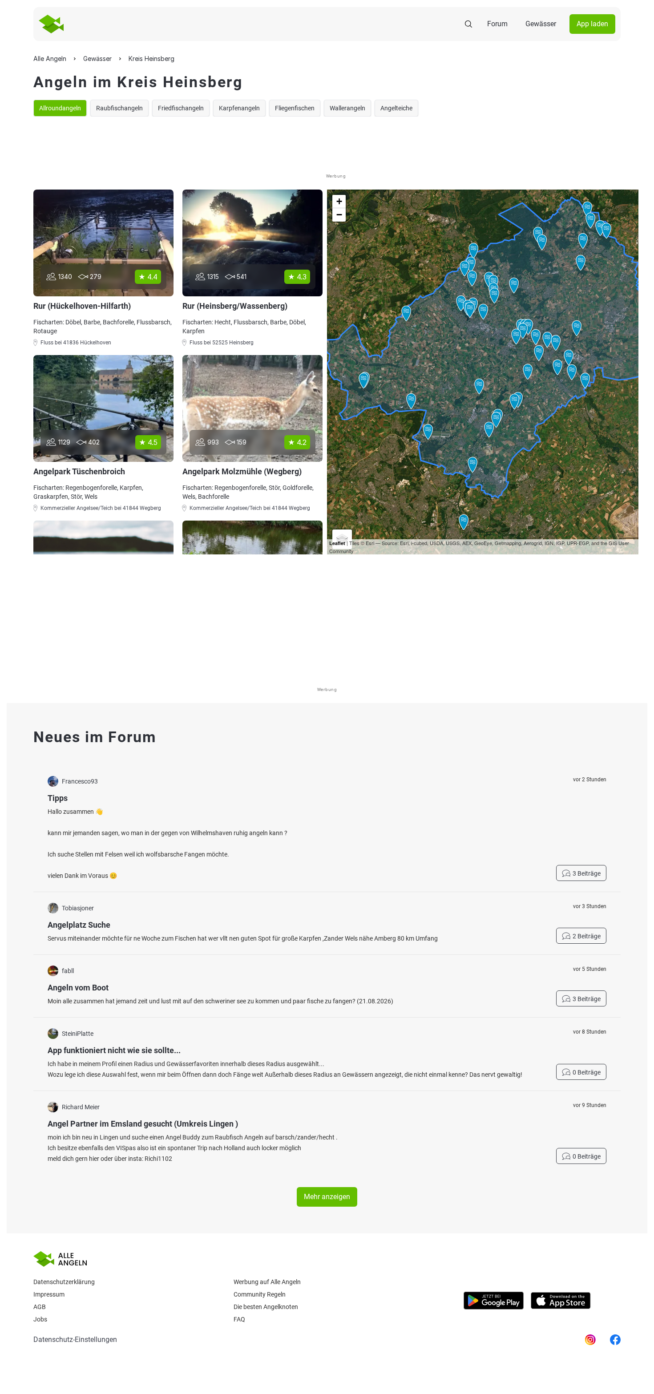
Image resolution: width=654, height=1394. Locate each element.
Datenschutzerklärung (64, 1281)
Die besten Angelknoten (266, 1306)
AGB (39, 1306)
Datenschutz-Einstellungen (75, 1339)
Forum (497, 24)
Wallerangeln (347, 108)
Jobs (40, 1319)
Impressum (49, 1294)
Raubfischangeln (119, 108)
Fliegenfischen (295, 108)
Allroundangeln (60, 108)
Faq (239, 1319)
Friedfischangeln (181, 108)
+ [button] (339, 201)
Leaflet (337, 543)
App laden (592, 24)
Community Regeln (260, 1294)
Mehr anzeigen (327, 1196)
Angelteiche (396, 108)
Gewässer (540, 24)
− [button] (339, 214)
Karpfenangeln (239, 108)
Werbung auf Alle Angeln (267, 1281)
